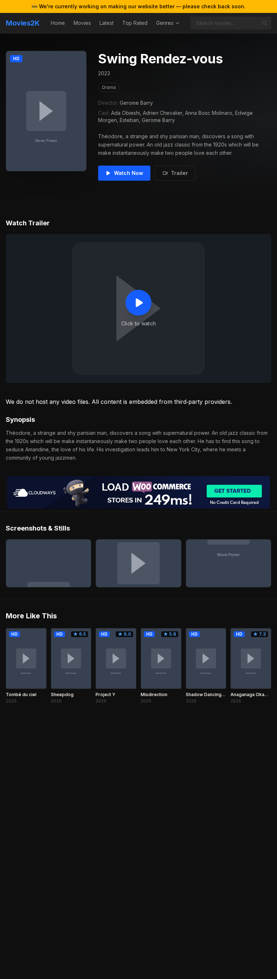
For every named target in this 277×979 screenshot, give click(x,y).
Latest (107, 23)
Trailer (179, 173)
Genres (164, 23)
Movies (82, 23)
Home (58, 23)
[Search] (265, 23)
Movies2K (22, 23)
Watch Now (128, 173)
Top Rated (135, 23)
